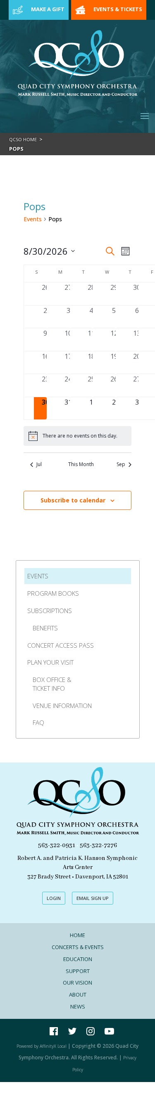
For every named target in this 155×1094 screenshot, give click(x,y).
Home (77, 935)
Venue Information (62, 705)
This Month (81, 464)
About (77, 994)
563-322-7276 (98, 845)
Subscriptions (49, 610)
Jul (39, 464)
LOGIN (54, 898)
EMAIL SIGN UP (92, 898)
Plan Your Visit (50, 662)
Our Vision (77, 982)
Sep (121, 464)
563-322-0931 (56, 845)
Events (33, 219)
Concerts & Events (78, 947)
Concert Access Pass (60, 645)
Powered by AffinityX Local (42, 1046)
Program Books (53, 593)
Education (77, 959)
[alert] (77, 436)
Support (78, 971)
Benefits (45, 628)
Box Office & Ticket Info (52, 683)
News (77, 1006)
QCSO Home (23, 139)
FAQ (38, 722)
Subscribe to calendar (73, 500)
